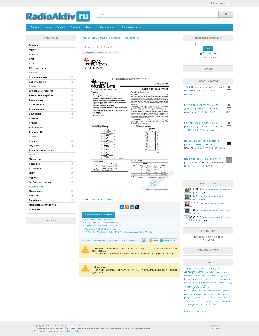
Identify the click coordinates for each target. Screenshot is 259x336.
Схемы (60, 27)
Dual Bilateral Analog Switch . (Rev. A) (100, 229)
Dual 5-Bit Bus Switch (101, 199)
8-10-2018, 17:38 (192, 165)
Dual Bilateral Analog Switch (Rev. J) (99, 219)
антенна (192, 279)
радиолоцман (192, 297)
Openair (209, 165)
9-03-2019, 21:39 (206, 147)
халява (188, 304)
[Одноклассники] (127, 207)
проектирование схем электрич (202, 158)
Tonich (221, 147)
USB (224, 275)
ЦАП (195, 304)
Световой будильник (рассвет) (215, 203)
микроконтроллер (195, 290)
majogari (210, 129)
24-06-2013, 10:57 (110, 53)
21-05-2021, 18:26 (206, 90)
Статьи (75, 27)
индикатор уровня (206, 282)
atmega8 (190, 272)
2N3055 (188, 268)
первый (188, 293)
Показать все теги (194, 311)
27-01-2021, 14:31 (206, 111)
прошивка (223, 293)
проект (212, 293)
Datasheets (113, 240)
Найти (208, 48)
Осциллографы (193, 144)
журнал (214, 279)
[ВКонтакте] (122, 207)
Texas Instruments (129, 240)
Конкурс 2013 (197, 286)
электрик (211, 304)
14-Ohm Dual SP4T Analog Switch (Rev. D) (102, 226)
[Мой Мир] (132, 207)
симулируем (222, 297)
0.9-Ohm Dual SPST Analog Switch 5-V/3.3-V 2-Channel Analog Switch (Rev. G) (118, 232)
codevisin (210, 272)
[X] (137, 207)
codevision (222, 272)
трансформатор (209, 301)
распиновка (207, 297)
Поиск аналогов (202, 86)
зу (193, 282)
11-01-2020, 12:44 (193, 129)
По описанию (209, 57)
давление (203, 279)
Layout (196, 275)
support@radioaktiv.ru (71, 331)
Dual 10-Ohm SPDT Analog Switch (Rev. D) (103, 222)
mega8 (205, 275)
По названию (210, 53)
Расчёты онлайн (130, 27)
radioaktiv (95, 53)
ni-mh (213, 275)
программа (200, 293)
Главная (35, 27)
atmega (203, 268)
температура (191, 301)
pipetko (188, 93)
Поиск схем (191, 162)
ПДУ (226, 290)
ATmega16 (214, 268)
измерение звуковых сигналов (201, 140)
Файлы (89, 27)
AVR (201, 272)
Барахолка (198, 108)
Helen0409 (224, 111)
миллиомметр (215, 290)
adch (195, 268)
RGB (219, 275)
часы (202, 304)
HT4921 (188, 275)
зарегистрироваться (124, 253)
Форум (48, 27)
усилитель (225, 301)
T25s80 (188, 86)
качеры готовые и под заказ (200, 122)
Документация (107, 27)
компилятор (224, 282)
